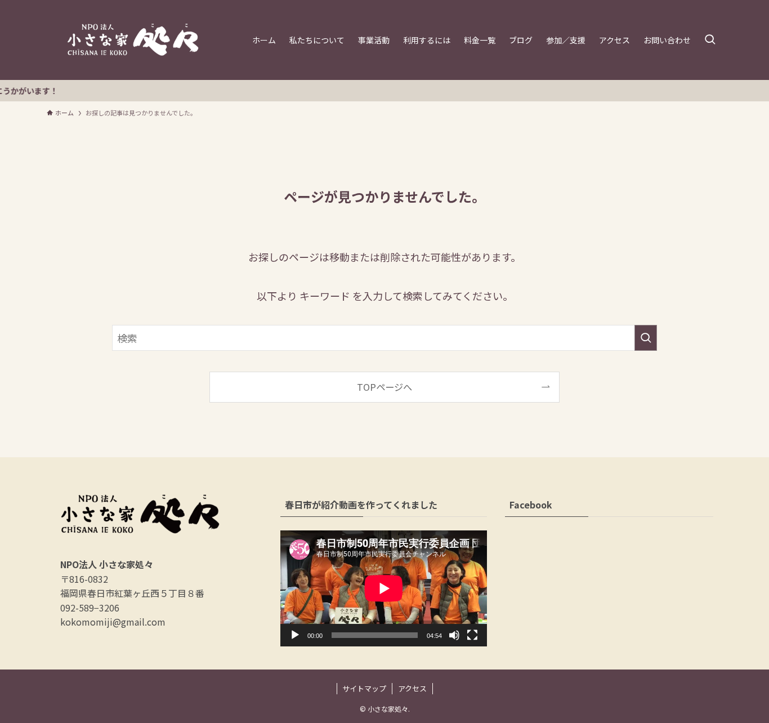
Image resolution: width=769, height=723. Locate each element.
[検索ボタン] (710, 40)
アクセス (412, 688)
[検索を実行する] (645, 338)
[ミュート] (454, 635)
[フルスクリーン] (472, 635)
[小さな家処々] (133, 40)
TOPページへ (384, 387)
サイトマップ (364, 688)
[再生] (295, 635)
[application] (383, 588)
